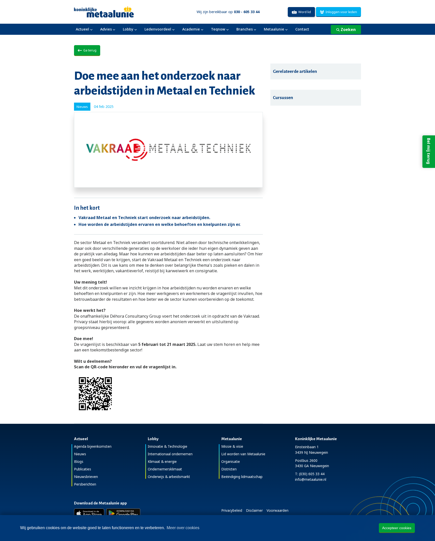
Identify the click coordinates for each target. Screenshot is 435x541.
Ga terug (89, 50)
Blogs (78, 461)
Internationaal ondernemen (170, 454)
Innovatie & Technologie (167, 446)
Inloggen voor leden (340, 12)
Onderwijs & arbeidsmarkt (169, 476)
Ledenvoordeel (157, 29)
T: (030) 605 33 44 (309, 473)
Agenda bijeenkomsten (93, 446)
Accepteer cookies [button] (396, 528)
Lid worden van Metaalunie (243, 454)
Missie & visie (232, 446)
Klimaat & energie (162, 461)
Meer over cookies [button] (183, 528)
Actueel (82, 29)
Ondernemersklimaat (165, 469)
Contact (302, 29)
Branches (244, 29)
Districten (229, 469)
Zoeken (348, 29)
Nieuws (80, 454)
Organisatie (230, 461)
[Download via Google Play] (123, 513)
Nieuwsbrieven (86, 476)
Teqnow (218, 29)
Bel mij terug (428, 151)
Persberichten (85, 484)
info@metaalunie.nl (310, 479)
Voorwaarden (277, 510)
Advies (106, 29)
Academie (191, 29)
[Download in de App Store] (89, 513)
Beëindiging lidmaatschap (242, 476)
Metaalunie (274, 29)
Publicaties (82, 469)
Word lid (304, 12)
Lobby (128, 29)
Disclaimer (254, 510)
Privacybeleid (231, 510)
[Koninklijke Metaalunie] (118, 11)
